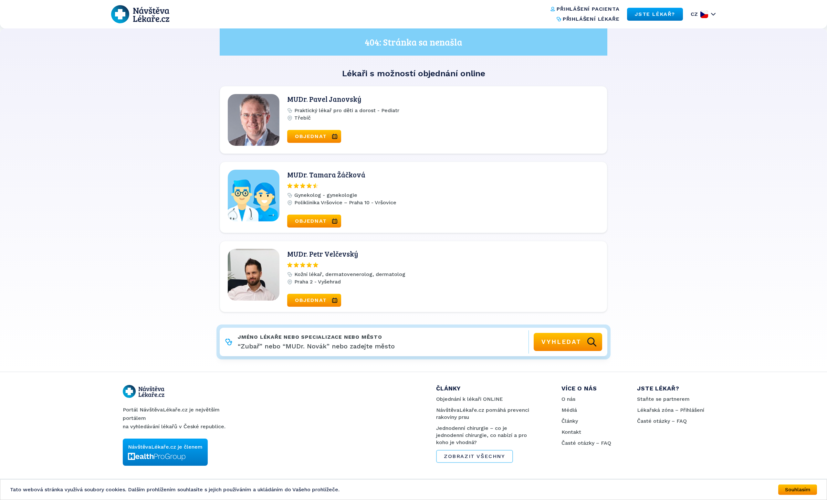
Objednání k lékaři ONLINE (469, 399)
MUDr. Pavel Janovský (324, 99)
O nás (568, 399)
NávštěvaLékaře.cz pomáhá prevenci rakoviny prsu (482, 413)
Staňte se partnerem (663, 399)
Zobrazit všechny (474, 456)
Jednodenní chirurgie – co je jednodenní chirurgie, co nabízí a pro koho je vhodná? (481, 435)
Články (569, 421)
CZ (694, 14)
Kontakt (571, 432)
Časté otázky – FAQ (586, 443)
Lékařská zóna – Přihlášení (670, 410)
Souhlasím (798, 489)
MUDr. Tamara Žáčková (326, 174)
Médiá (569, 410)
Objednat (311, 136)
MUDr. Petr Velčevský (322, 254)
